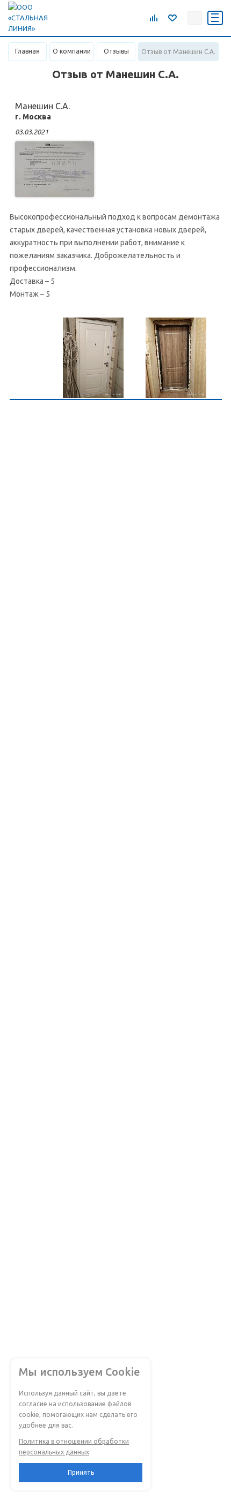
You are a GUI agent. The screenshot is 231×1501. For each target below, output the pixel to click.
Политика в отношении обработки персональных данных (74, 1446)
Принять (81, 1472)
